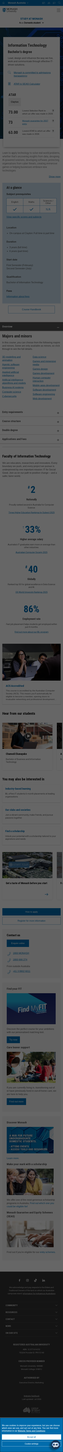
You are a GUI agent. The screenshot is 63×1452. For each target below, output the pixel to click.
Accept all (31, 1437)
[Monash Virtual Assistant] (55, 1444)
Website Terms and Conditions (31, 1431)
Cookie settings (31, 1443)
